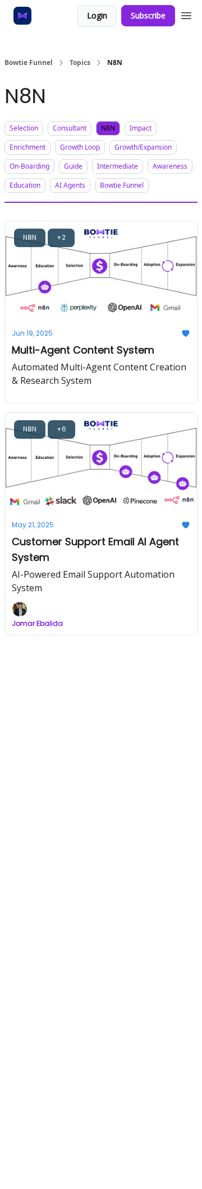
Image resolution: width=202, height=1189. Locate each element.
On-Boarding (29, 166)
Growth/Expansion (143, 147)
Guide (73, 166)
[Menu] (186, 14)
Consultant (69, 128)
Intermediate (117, 166)
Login (97, 15)
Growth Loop (80, 147)
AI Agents (70, 185)
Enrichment (27, 147)
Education (25, 185)
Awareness (170, 166)
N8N (108, 128)
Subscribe (148, 15)
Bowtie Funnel (28, 62)
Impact (141, 128)
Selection (24, 128)
